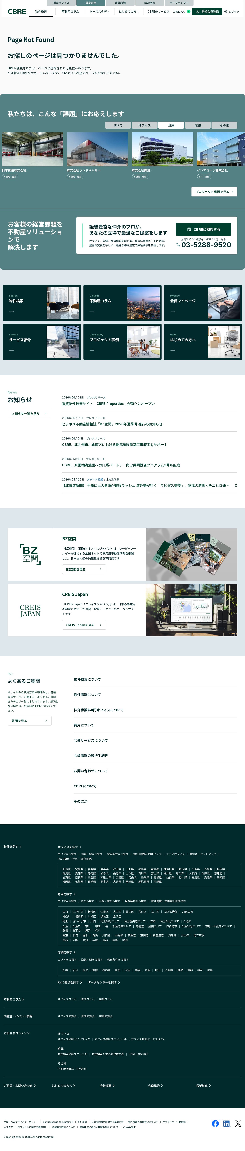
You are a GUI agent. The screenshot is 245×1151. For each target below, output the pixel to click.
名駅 (147, 970)
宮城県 (79, 869)
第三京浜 (199, 935)
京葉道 (132, 935)
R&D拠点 (149, 3)
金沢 (85, 970)
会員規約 (154, 1086)
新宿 (117, 970)
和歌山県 (105, 877)
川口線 (106, 935)
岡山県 (132, 877)
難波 (180, 970)
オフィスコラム (67, 999)
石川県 (142, 873)
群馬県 (67, 873)
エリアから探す (67, 854)
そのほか (80, 801)
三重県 (92, 877)
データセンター (179, 3)
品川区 (155, 912)
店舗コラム (106, 999)
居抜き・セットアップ (202, 854)
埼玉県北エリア (169, 921)
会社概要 (105, 1086)
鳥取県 (145, 877)
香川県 (183, 877)
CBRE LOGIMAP (138, 1054)
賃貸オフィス (61, 3)
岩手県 (104, 869)
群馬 (95, 935)
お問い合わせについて (91, 770)
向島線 (119, 935)
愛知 (85, 940)
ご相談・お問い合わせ (18, 1086)
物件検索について (87, 679)
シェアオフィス (175, 854)
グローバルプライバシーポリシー (21, 1121)
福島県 (142, 869)
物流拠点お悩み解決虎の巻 (108, 1054)
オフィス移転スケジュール (111, 1039)
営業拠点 (202, 1086)
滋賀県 (67, 877)
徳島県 (196, 877)
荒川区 (142, 912)
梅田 (157, 970)
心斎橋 (169, 970)
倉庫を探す (65, 894)
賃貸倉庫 (90, 3)
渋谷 (127, 970)
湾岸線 (172, 935)
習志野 (77, 930)
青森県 (92, 869)
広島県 (120, 877)
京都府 (218, 873)
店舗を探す (65, 952)
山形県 (130, 869)
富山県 (155, 873)
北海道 (67, 869)
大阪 (75, 940)
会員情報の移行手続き (91, 755)
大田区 (117, 912)
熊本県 (104, 881)
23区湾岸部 (170, 912)
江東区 (104, 912)
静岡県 (92, 873)
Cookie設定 (129, 1127)
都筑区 (104, 916)
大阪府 (193, 873)
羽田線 (185, 935)
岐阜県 (104, 873)
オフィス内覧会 (67, 1016)
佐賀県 (79, 881)
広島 (115, 940)
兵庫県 (206, 873)
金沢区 (117, 916)
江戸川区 (78, 912)
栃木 (85, 935)
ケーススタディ (99, 11)
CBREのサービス (158, 11)
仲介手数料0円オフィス (147, 854)
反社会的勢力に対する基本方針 (107, 1121)
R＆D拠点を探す (68, 982)
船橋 (65, 930)
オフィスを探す (68, 847)
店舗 (198, 125)
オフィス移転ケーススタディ (148, 1039)
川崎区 (92, 916)
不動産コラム (70, 11)
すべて (118, 125)
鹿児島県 (143, 881)
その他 (224, 125)
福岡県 (67, 881)
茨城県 (208, 869)
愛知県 (79, 873)
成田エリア (155, 926)
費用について (84, 724)
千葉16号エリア (191, 926)
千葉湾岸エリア (121, 926)
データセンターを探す (102, 982)
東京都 (155, 869)
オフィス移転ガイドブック (74, 1039)
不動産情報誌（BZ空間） (73, 1069)
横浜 (137, 970)
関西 (65, 940)
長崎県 (92, 881)
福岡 (125, 940)
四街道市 (171, 926)
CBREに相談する (207, 229)
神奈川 (67, 916)
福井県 (168, 873)
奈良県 (79, 877)
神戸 (200, 970)
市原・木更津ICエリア (218, 926)
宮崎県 (130, 881)
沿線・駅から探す (92, 854)
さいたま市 (79, 921)
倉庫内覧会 (88, 1016)
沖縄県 (158, 881)
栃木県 (221, 869)
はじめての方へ (129, 11)
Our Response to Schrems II (58, 1121)
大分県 (117, 881)
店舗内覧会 (106, 1016)
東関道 (144, 935)
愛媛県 (208, 877)
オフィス (145, 125)
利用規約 (82, 1121)
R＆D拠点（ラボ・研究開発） (76, 859)
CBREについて (85, 785)
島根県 (158, 877)
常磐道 (140, 926)
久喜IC (187, 921)
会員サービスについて (91, 740)
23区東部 (187, 912)
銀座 (95, 970)
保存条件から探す (118, 854)
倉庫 (171, 125)
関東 (65, 935)
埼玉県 (183, 869)
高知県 (221, 877)
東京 (65, 912)
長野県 (117, 873)
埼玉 (65, 921)
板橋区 (92, 912)
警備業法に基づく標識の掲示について (99, 1127)
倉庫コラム (88, 999)
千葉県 (196, 869)
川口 (93, 921)
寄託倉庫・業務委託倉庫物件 (168, 901)
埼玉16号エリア (110, 921)
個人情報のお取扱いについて (143, 1121)
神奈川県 (169, 869)
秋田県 (117, 869)
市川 (88, 926)
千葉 (65, 926)
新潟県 (180, 873)
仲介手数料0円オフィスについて (99, 709)
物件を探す (11, 846)
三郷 (153, 921)
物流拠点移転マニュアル (72, 1054)
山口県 (170, 877)
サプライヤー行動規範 (174, 1121)
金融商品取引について (63, 1127)
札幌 (65, 970)
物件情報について (87, 694)
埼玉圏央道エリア (135, 921)
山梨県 (130, 873)
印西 (97, 926)
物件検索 (41, 11)
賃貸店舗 (120, 3)
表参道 (106, 970)
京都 (105, 940)
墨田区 (130, 912)
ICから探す (87, 901)
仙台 (75, 970)
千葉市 (77, 926)
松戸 (97, 930)
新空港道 (158, 935)
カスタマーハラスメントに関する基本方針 (25, 1127)
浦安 (88, 930)
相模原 (79, 916)
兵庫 (95, 940)
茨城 (75, 935)
